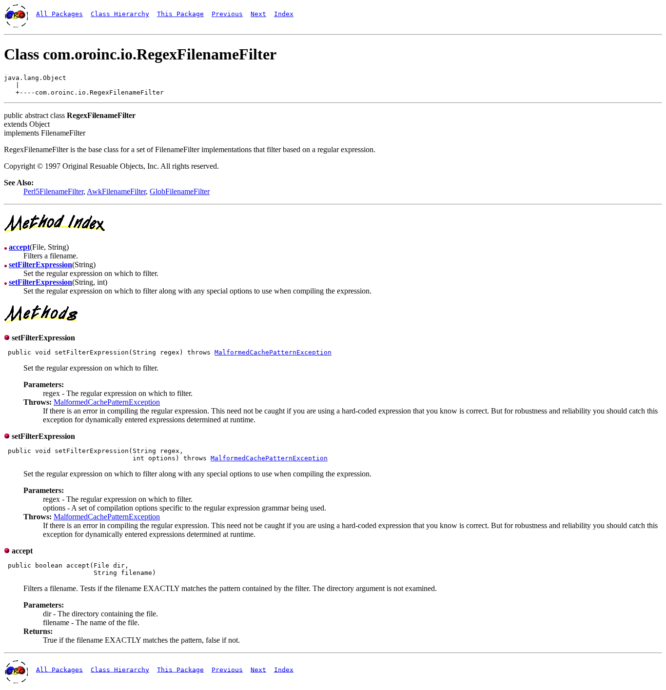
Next (258, 14)
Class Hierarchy (120, 14)
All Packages (59, 14)
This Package (180, 14)
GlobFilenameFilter (180, 191)
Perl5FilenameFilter (53, 191)
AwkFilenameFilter (116, 191)
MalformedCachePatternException (273, 352)
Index (284, 14)
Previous (227, 14)
